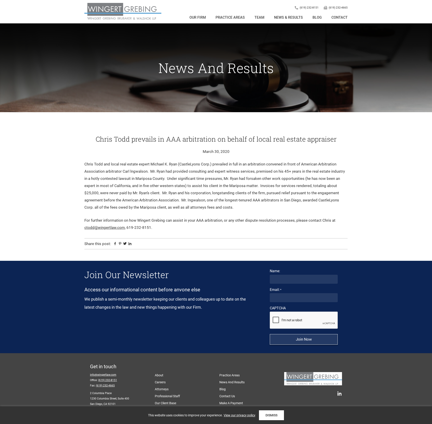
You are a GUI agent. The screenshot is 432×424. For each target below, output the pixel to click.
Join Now (304, 339)
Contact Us (227, 396)
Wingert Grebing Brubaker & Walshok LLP (122, 11)
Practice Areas (229, 375)
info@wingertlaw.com (103, 374)
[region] (216, 415)
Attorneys (162, 389)
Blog (222, 389)
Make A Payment (231, 403)
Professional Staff (167, 396)
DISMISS (271, 415)
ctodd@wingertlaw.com (104, 227)
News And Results (232, 382)
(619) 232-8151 (309, 7)
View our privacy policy (239, 415)
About (159, 375)
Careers (160, 382)
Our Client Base (165, 403)
